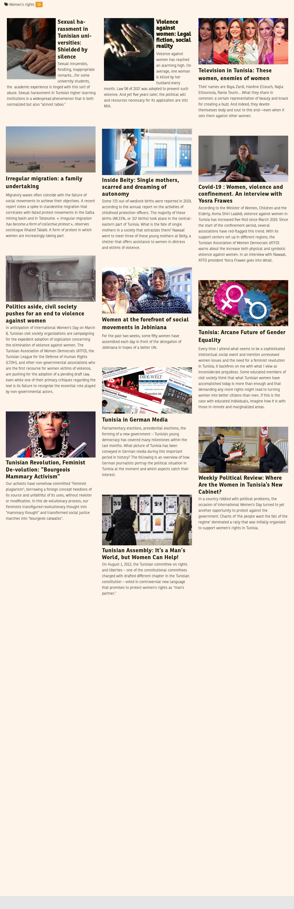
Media (205, 14)
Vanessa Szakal (36, 251)
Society (14, 122)
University (17, 14)
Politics (206, 422)
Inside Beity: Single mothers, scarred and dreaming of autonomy (140, 187)
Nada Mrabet (226, 276)
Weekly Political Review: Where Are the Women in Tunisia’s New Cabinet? (240, 485)
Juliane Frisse (131, 363)
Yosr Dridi (30, 407)
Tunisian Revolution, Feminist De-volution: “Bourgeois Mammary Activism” (45, 470)
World (109, 363)
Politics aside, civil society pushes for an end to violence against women (45, 314)
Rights (111, 14)
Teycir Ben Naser (134, 263)
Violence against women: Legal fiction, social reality (173, 34)
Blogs (205, 276)
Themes (111, 490)
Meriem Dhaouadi (232, 422)
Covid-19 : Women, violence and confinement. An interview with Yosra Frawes (240, 194)
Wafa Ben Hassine (137, 490)
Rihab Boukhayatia (46, 14)
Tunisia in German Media (135, 420)
